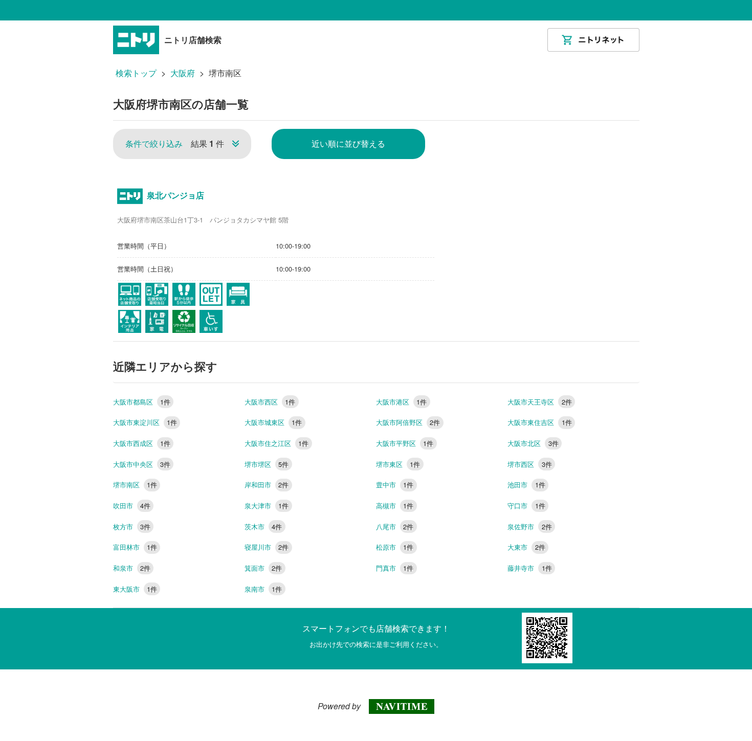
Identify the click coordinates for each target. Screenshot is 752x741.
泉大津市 (267, 505)
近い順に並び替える (348, 143)
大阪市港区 (401, 402)
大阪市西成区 (141, 443)
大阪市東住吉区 (539, 422)
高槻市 (394, 505)
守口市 (526, 505)
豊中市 (394, 484)
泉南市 (263, 589)
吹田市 (131, 505)
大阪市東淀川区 (145, 422)
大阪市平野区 (404, 443)
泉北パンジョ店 (175, 195)
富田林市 (135, 547)
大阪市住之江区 (276, 443)
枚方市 (131, 526)
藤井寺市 (529, 568)
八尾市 (394, 526)
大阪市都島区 (141, 402)
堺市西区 (529, 464)
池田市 (526, 484)
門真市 (394, 568)
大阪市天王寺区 (539, 402)
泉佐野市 (529, 526)
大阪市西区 (270, 402)
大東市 (526, 547)
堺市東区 (398, 464)
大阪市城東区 (273, 422)
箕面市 (263, 568)
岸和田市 (267, 484)
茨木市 (263, 526)
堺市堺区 (267, 464)
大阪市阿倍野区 (408, 422)
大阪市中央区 (141, 464)
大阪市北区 (532, 443)
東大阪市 (135, 589)
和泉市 (131, 568)
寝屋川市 (267, 547)
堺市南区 (135, 484)
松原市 (394, 547)
